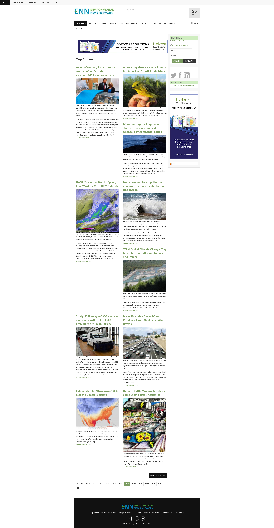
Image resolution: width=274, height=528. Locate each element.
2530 (153, 484)
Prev (88, 484)
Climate (104, 23)
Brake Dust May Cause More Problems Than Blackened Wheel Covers (144, 320)
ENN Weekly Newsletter (180, 45)
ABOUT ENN (45, 2)
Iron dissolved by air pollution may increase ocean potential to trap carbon (143, 186)
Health (172, 23)
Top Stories (81, 23)
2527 (134, 484)
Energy (113, 23)
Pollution (135, 23)
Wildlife (145, 23)
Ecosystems (124, 23)
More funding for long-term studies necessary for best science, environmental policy (142, 128)
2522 (101, 484)
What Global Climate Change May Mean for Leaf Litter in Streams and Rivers (144, 253)
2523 (107, 484)
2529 (147, 484)
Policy (154, 23)
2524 (114, 484)
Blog (4, 2)
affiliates (32, 2)
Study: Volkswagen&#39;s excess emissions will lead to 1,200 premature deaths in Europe (97, 320)
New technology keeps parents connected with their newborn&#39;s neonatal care (96, 71)
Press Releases (18, 2)
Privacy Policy (147, 524)
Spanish (57, 2)
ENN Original (93, 23)
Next (160, 484)
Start (80, 484)
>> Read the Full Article (83, 138)
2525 (121, 484)
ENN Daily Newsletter (179, 41)
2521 (94, 484)
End (79, 488)
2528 (140, 484)
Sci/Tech (162, 23)
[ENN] (94, 11)
